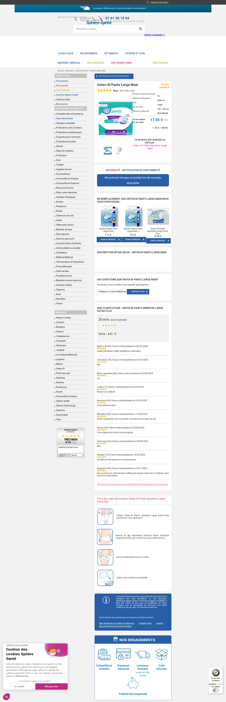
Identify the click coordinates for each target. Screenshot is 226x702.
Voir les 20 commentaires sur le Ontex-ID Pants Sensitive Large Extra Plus (132, 484)
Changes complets (65, 123)
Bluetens (60, 327)
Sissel (59, 391)
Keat (58, 294)
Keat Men (60, 299)
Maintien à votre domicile (69, 280)
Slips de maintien (64, 151)
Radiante (60, 378)
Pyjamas (60, 289)
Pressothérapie (64, 266)
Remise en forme (64, 188)
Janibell (60, 350)
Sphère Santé (62, 401)
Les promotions (121, 62)
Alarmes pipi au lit (65, 238)
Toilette (59, 164)
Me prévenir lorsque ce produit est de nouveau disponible (133, 180)
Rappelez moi (138, 292)
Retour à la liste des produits (114, 76)
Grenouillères (63, 174)
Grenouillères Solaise (67, 178)
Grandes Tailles (64, 285)
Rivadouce (61, 387)
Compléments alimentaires (69, 114)
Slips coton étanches (66, 192)
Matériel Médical (69, 62)
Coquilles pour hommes (68, 137)
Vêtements (111, 53)
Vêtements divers (65, 225)
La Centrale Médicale (66, 354)
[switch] (216, 690)
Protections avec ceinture (69, 127)
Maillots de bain (64, 229)
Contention (61, 252)
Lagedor (60, 359)
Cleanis (60, 331)
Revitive (60, 382)
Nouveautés (62, 85)
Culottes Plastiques (66, 197)
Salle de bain (62, 271)
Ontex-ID (60, 368)
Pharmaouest (63, 373)
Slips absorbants (64, 118)
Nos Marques (95, 62)
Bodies (59, 201)
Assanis (60, 322)
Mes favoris (160, 62)
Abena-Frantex (63, 317)
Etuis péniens (62, 234)
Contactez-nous (159, 2)
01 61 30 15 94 (117, 18)
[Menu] (221, 669)
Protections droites (66, 141)
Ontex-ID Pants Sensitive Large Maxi (150, 147)
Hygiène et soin (135, 53)
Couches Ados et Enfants (68, 243)
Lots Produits (63, 90)
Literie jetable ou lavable (68, 248)
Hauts (59, 220)
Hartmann (61, 345)
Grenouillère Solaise (66, 396)
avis (130, 90)
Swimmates (62, 415)
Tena (58, 419)
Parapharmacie (64, 276)
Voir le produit (108, 239)
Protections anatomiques (69, 132)
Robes (59, 211)
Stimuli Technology (65, 405)
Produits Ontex (145, 623)
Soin (58, 160)
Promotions (62, 81)
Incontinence (88, 53)
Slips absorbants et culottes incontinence (117, 623)
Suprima (60, 410)
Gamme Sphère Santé (67, 95)
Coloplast (61, 341)
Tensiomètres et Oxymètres (70, 262)
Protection (61, 155)
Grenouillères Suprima (67, 183)
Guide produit (63, 99)
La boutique (65, 53)
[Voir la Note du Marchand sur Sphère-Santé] (71, 443)
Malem (59, 364)
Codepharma (62, 336)
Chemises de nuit (64, 215)
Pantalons (61, 206)
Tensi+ (59, 303)
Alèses (59, 146)
